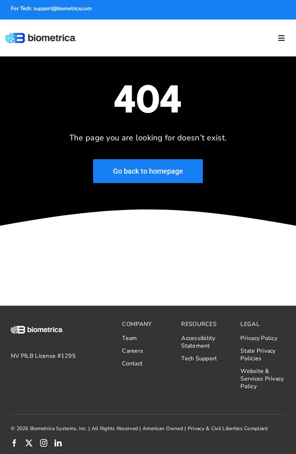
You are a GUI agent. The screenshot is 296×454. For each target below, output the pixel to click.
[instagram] (43, 443)
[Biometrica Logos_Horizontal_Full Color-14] (41, 36)
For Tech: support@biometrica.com (51, 8)
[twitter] (28, 443)
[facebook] (14, 443)
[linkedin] (58, 443)
